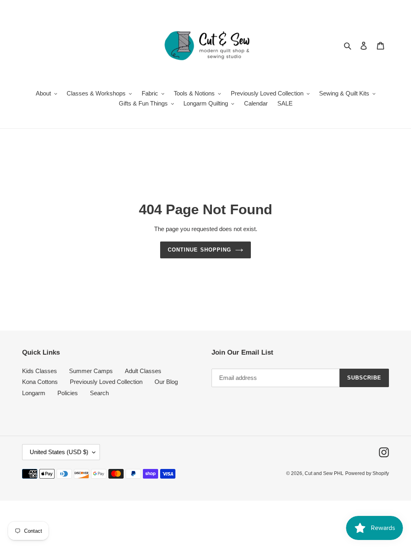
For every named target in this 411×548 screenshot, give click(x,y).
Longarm (33, 393)
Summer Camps (91, 370)
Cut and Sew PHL (324, 473)
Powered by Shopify (367, 473)
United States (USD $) (59, 452)
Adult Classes (143, 370)
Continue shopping (199, 250)
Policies (67, 393)
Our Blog (166, 381)
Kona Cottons (40, 381)
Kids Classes (39, 370)
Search (99, 393)
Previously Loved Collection (106, 381)
